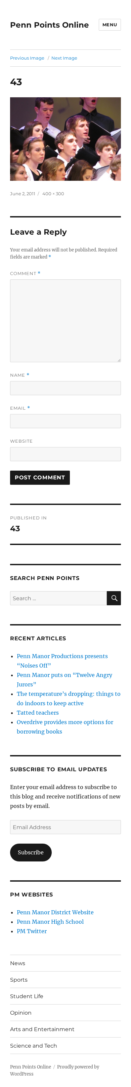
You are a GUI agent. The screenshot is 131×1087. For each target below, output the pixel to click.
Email (20, 408)
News (17, 963)
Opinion (21, 1013)
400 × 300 (53, 193)
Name (20, 375)
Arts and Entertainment (42, 1029)
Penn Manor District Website (55, 912)
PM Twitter (32, 931)
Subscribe (31, 852)
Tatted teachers (38, 712)
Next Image (64, 58)
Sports (19, 980)
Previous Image (27, 58)
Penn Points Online (49, 25)
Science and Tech (33, 1046)
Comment (25, 273)
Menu (109, 24)
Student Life (26, 996)
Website (21, 441)
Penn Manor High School (50, 921)
